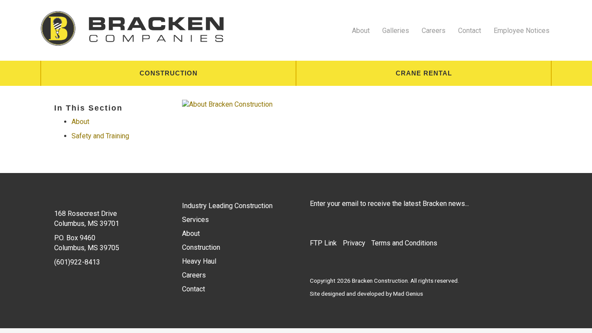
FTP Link (323, 243)
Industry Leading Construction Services (227, 213)
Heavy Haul (199, 261)
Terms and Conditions (404, 243)
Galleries (395, 30)
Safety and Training (100, 136)
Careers (434, 30)
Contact (469, 30)
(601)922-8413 (77, 262)
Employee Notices (522, 30)
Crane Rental (424, 73)
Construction (169, 73)
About (361, 30)
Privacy (354, 243)
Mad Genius (408, 293)
